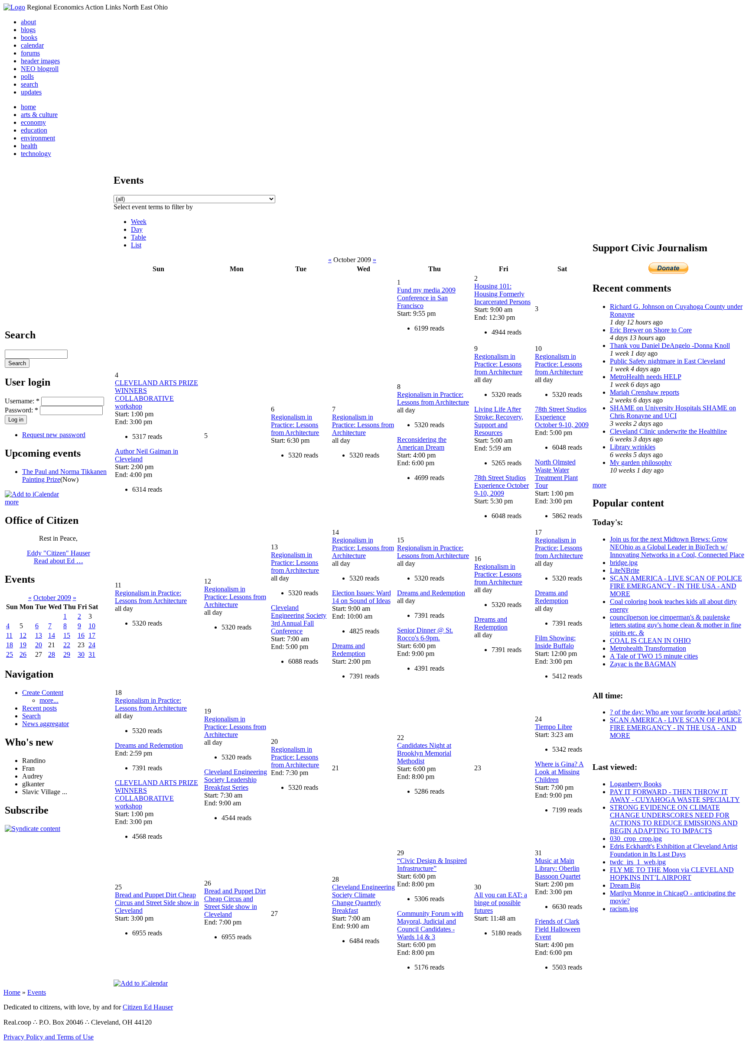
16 (81, 635)
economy (33, 122)
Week (139, 221)
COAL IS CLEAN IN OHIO (650, 640)
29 (66, 654)
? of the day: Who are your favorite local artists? (675, 712)
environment (38, 138)
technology (36, 153)
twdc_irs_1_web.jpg (638, 862)
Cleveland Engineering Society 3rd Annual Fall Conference (298, 619)
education (34, 130)
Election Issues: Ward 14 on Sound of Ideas (361, 596)
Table (138, 237)
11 (9, 635)
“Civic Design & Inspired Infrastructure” (432, 864)
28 (51, 654)
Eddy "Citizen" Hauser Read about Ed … (58, 557)
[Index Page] (14, 7)
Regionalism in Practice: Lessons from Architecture (295, 424)
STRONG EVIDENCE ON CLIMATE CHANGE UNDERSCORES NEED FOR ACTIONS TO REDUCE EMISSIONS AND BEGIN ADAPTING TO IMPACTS (674, 819)
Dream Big (625, 885)
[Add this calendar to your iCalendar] (32, 494)
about (28, 22)
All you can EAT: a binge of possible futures (500, 902)
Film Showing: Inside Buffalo (555, 641)
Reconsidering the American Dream (421, 443)
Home (11, 992)
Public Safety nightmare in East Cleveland (667, 361)
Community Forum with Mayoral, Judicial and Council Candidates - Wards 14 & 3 (430, 925)
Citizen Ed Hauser (148, 1007)
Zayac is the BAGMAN (643, 664)
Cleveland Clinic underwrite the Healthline (668, 431)
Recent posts (39, 708)
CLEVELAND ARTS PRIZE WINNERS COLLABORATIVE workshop (156, 394)
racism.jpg (624, 908)
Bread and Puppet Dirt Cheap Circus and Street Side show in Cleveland (157, 902)
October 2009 (52, 597)
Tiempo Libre (553, 726)
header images (40, 61)
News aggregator (45, 723)
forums (30, 53)
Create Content (42, 692)
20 (38, 645)
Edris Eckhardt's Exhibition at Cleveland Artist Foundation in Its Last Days (673, 850)
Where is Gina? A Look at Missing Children (559, 771)
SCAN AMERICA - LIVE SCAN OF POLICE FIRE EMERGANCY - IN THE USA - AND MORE (676, 585)
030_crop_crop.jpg (636, 838)
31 (91, 654)
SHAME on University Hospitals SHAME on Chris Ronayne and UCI (673, 411)
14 (51, 635)
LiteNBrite (624, 570)
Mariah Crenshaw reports (644, 392)
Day (137, 229)
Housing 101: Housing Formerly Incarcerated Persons (502, 293)
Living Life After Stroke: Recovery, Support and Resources (498, 421)
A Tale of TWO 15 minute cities (654, 656)
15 (66, 635)
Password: (21, 410)
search (29, 84)
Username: (22, 401)
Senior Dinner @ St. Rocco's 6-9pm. (425, 634)
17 (91, 635)
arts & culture (39, 114)
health (29, 145)
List (136, 245)
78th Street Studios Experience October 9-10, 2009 (501, 485)
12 (23, 635)
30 (81, 654)
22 (66, 645)
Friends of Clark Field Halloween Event (557, 929)
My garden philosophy (641, 462)
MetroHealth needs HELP (645, 376)
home (28, 106)
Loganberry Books (635, 784)
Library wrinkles (632, 447)
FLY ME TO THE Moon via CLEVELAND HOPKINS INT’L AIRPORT (672, 873)
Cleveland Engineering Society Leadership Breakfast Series (235, 779)
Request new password (53, 434)
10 (91, 625)
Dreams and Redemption (348, 649)
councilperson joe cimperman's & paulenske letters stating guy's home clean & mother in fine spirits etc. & (675, 624)
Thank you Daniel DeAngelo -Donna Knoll (670, 345)
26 (23, 654)
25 (9, 654)
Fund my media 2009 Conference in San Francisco (426, 297)
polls (27, 76)
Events (36, 992)
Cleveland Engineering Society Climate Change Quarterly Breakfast (363, 898)
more (12, 502)
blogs (28, 29)
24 (91, 645)
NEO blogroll (40, 68)
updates (31, 92)
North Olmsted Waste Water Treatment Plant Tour (556, 473)
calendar (32, 45)
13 (38, 635)
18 (9, 645)
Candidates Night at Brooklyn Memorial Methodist (424, 753)
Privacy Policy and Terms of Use (48, 1037)
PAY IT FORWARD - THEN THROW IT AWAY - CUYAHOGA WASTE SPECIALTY (675, 795)
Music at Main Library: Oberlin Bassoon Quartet (557, 868)
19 (23, 645)
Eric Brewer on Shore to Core (651, 330)
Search (31, 716)
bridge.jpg (624, 562)
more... (49, 700)
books (29, 37)
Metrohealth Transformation (648, 648)
